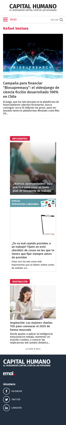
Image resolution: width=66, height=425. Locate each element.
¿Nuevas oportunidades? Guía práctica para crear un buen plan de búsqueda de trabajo (33, 187)
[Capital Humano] (33, 10)
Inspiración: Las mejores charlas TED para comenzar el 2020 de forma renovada (31, 326)
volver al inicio (34, 349)
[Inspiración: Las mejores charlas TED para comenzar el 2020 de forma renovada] (33, 319)
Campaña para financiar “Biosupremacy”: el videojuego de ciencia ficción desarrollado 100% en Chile (31, 90)
